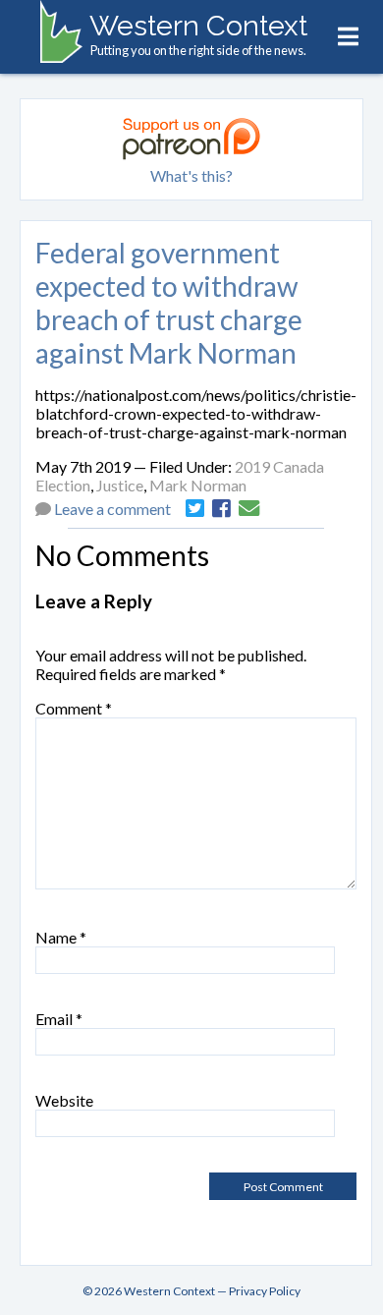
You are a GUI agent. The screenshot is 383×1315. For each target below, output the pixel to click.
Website (64, 1100)
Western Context (198, 25)
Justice (119, 485)
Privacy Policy (265, 1291)
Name (60, 937)
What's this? (191, 175)
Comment (73, 708)
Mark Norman (197, 485)
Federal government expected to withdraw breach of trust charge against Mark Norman (168, 303)
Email (58, 1018)
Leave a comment (112, 508)
